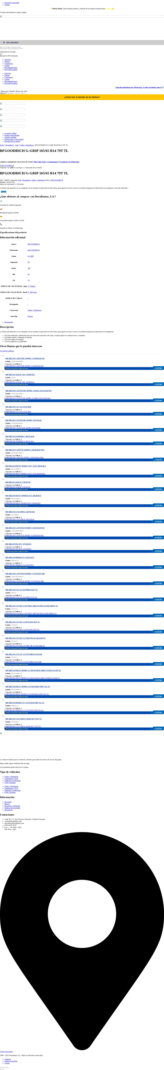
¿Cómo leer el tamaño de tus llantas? (82, 97)
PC (29, 262)
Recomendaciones (10, 68)
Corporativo (8, 64)
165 (29, 268)
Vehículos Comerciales (12, 781)
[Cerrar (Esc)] (7, 1067)
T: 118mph (31, 286)
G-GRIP (31, 256)
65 (28, 274)
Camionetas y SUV (11, 779)
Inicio (2, 145)
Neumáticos (9, 145)
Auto (17, 145)
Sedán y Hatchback (27, 145)
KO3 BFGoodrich (10, 70)
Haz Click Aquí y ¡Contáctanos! (46, 162)
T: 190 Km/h (32, 292)
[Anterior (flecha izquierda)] (1, 1069)
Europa (30, 316)
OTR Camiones (10, 783)
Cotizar (7, 66)
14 (28, 280)
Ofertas (7, 62)
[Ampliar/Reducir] (1, 1067)
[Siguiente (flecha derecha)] (3, 1069)
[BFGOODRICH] (7, 166)
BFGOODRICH (57, 180)
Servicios (7, 60)
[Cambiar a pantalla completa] (3, 1067)
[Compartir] (5, 1067)
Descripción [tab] (8, 322)
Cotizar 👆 (110, 9)
